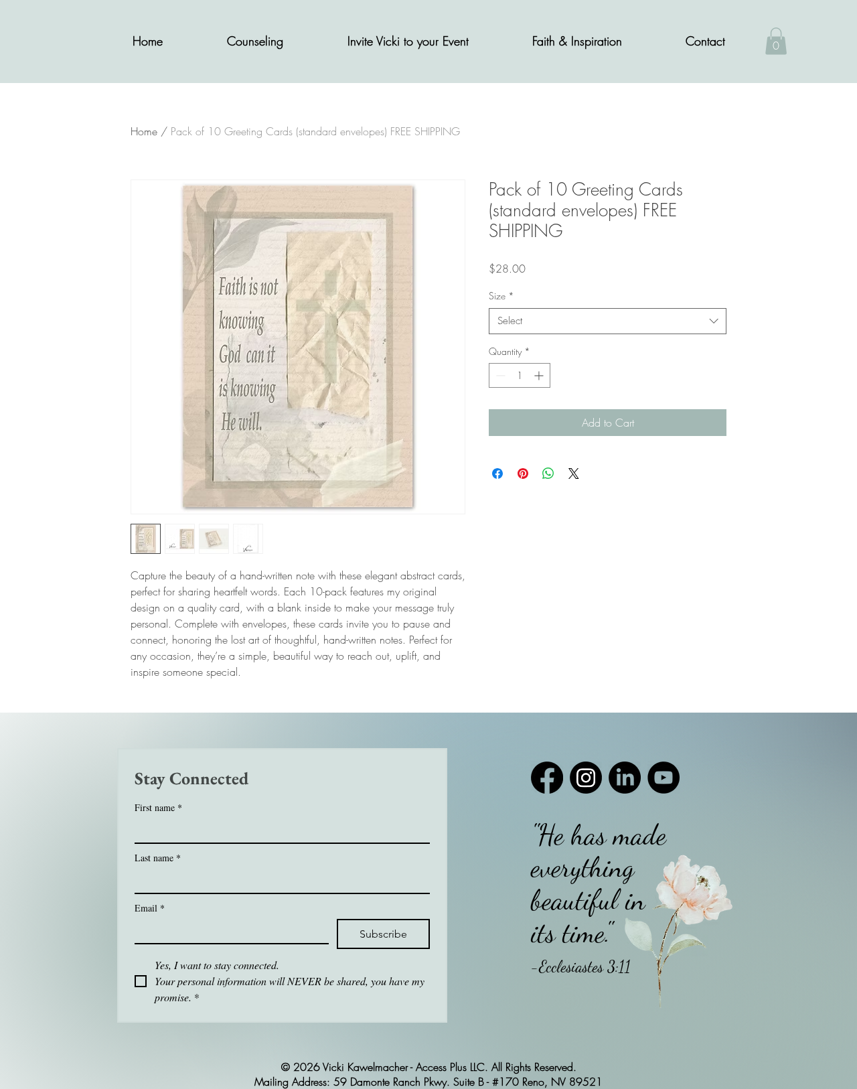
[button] (255, 41)
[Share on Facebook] (497, 473)
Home (144, 131)
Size (501, 295)
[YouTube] (663, 777)
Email (150, 908)
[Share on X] (574, 473)
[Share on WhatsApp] (548, 473)
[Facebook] (547, 777)
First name (158, 807)
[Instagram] (586, 777)
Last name (158, 857)
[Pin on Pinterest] (523, 473)
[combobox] (607, 321)
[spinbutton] (520, 375)
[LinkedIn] (625, 777)
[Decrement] (499, 375)
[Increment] (540, 375)
